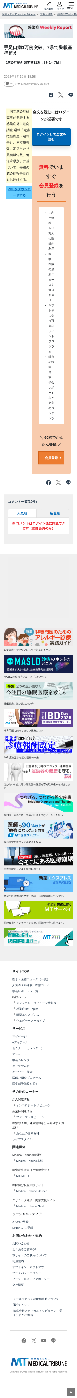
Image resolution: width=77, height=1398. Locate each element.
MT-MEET (22, 1176)
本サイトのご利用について (29, 1255)
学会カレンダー (22, 1060)
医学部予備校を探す (25, 1083)
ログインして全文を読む (51, 137)
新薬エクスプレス (27, 1014)
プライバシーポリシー (26, 1273)
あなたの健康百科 (27, 1133)
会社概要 (18, 1284)
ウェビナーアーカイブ (30, 1020)
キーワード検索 (22, 1071)
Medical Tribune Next (30, 1206)
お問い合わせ (21, 1243)
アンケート (19, 1054)
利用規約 (18, 1261)
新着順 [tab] (55, 513)
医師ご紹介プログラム (26, 1077)
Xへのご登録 (20, 1221)
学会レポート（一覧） (26, 991)
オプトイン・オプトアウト (29, 1267)
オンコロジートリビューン (33, 1105)
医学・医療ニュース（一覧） (31, 979)
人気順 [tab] (22, 513)
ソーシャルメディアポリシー (31, 1279)
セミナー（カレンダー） (28, 1048)
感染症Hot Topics (27, 1008)
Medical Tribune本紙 (29, 1160)
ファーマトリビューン (30, 1117)
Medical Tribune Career (31, 1191)
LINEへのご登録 (22, 1227)
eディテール (20, 1042)
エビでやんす (21, 1066)
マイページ (19, 1036)
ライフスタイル (22, 1139)
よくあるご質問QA (24, 1249)
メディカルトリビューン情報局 (36, 1003)
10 (11, 83)
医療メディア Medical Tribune (19, 14)
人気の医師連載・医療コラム (31, 985)
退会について (21, 1304)
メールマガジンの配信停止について (36, 1299)
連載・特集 (46, 14)
